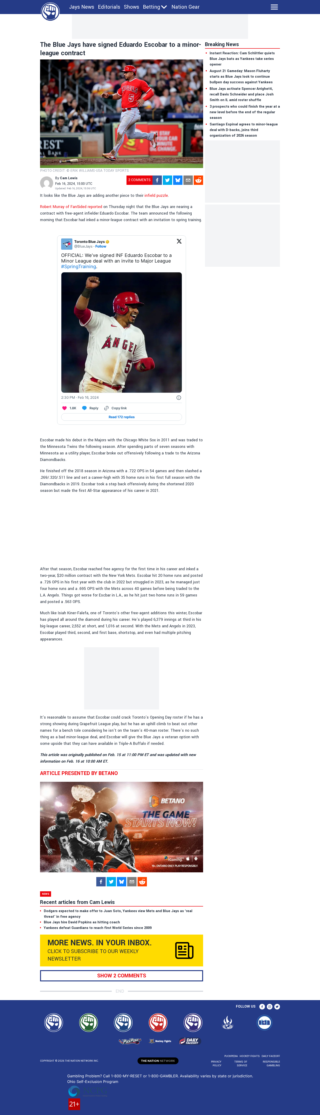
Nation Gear (185, 7)
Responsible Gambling (271, 1063)
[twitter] (167, 180)
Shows (131, 7)
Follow (100, 246)
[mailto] (188, 180)
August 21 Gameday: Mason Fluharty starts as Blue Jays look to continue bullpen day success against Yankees (241, 77)
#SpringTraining (78, 266)
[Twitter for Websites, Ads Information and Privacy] (179, 397)
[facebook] (157, 180)
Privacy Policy (216, 1063)
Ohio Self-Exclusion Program (92, 1081)
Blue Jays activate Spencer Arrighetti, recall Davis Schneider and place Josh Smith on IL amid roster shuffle (242, 94)
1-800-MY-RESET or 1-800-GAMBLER (144, 1076)
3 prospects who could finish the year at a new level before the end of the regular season (245, 112)
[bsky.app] (177, 180)
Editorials (109, 7)
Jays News (81, 7)
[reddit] (198, 180)
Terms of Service (240, 1063)
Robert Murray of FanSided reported (71, 206)
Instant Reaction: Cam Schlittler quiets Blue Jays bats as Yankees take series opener (242, 59)
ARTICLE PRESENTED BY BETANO (79, 773)
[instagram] (269, 1006)
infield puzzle (156, 195)
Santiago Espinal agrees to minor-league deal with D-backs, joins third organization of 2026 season (244, 130)
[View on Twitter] (179, 244)
